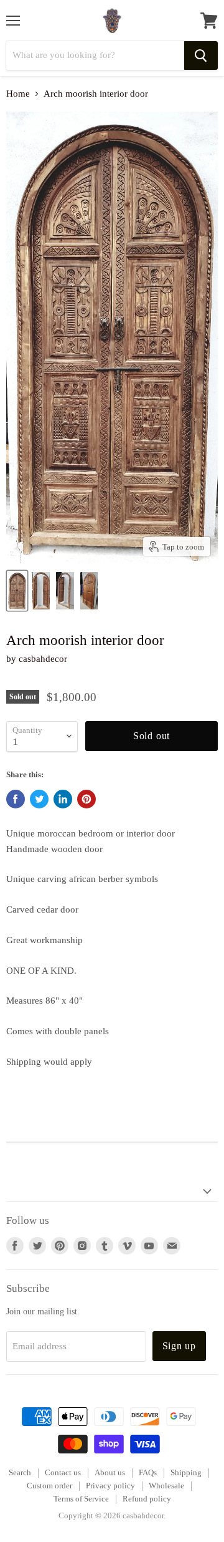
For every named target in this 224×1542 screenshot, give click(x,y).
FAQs (148, 1472)
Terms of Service (81, 1498)
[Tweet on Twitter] (39, 799)
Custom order (49, 1485)
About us (110, 1472)
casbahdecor (43, 659)
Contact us (63, 1472)
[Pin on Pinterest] (86, 799)
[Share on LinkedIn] (63, 799)
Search (20, 1472)
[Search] (201, 55)
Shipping (186, 1472)
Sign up (179, 1346)
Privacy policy (110, 1485)
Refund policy (147, 1498)
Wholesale (166, 1485)
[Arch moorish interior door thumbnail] (17, 591)
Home (18, 94)
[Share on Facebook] (15, 799)
